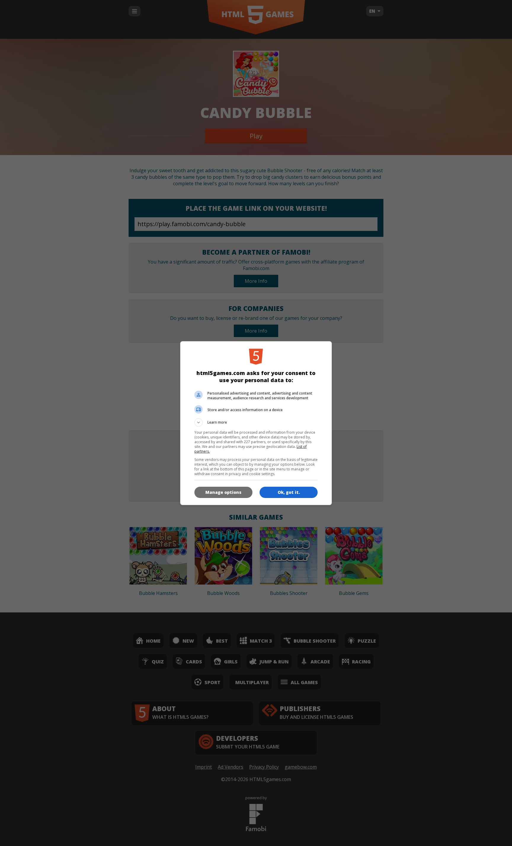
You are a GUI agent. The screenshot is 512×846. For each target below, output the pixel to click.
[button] (256, 422)
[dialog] (256, 423)
